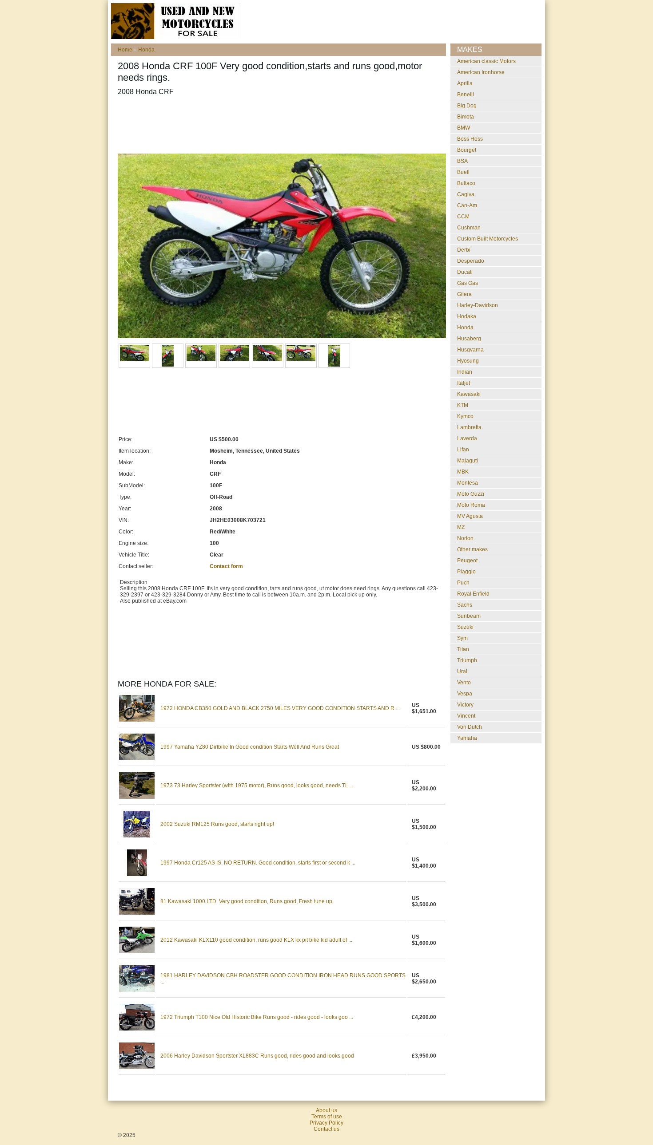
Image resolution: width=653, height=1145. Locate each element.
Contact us (326, 1129)
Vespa (464, 694)
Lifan (463, 449)
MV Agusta (470, 516)
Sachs (464, 605)
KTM (462, 405)
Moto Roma (471, 505)
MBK (463, 472)
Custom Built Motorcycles (487, 239)
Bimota (465, 117)
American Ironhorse (481, 72)
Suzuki (465, 627)
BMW (463, 128)
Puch (463, 583)
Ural (462, 671)
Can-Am (467, 205)
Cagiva (465, 194)
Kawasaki (469, 394)
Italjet (463, 383)
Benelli (465, 94)
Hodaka (466, 316)
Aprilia (465, 83)
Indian (464, 372)
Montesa (467, 483)
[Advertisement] (279, 125)
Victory (465, 705)
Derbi (463, 250)
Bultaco (466, 183)
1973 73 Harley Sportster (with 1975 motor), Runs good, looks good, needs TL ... (257, 785)
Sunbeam (469, 616)
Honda (146, 50)
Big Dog (467, 106)
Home (125, 50)
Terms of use (326, 1116)
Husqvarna (470, 350)
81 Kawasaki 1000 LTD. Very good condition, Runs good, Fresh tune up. (247, 901)
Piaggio (466, 572)
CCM (463, 216)
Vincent (466, 716)
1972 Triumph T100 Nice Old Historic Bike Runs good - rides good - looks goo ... (256, 1017)
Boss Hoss (470, 139)
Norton (465, 538)
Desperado (470, 261)
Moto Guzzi (470, 494)
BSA (462, 161)
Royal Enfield (473, 594)
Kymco (465, 416)
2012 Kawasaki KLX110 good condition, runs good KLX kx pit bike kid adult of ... (256, 940)
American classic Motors (486, 61)
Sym (462, 638)
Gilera (464, 294)
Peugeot (467, 560)
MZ (461, 527)
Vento (464, 682)
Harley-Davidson (477, 305)
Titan (463, 649)
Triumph (467, 660)
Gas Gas (467, 283)
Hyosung (468, 361)
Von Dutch (469, 727)
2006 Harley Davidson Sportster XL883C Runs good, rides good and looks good (257, 1056)
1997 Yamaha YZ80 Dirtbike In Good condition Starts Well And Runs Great (249, 747)
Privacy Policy (326, 1123)
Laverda (467, 438)
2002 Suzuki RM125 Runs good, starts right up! (217, 824)
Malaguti (467, 461)
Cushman (469, 228)
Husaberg (469, 339)
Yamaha (467, 738)
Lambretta (469, 427)
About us (326, 1110)
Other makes (472, 549)
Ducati (465, 272)
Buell (463, 172)
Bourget (466, 150)
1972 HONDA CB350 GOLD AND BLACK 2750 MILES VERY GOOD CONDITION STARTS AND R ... (280, 708)
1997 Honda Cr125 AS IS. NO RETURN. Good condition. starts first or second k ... (257, 863)
